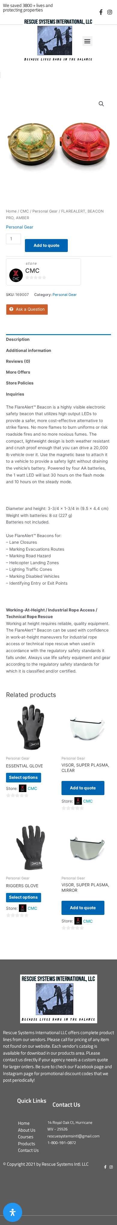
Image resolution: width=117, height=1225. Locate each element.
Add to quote (46, 245)
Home (11, 211)
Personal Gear (45, 211)
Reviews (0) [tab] (18, 361)
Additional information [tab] (28, 350)
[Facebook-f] (101, 12)
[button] (87, 41)
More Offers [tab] (18, 372)
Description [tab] (18, 339)
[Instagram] (109, 12)
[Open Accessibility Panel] (12, 1212)
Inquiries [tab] (15, 394)
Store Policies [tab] (20, 383)
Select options (23, 777)
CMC (24, 211)
